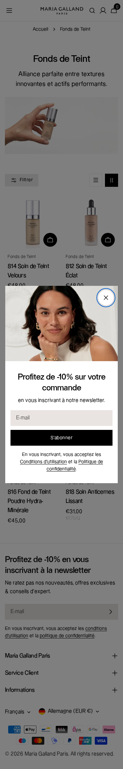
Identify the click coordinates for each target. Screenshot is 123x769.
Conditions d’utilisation (43, 461)
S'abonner (61, 437)
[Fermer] (106, 298)
